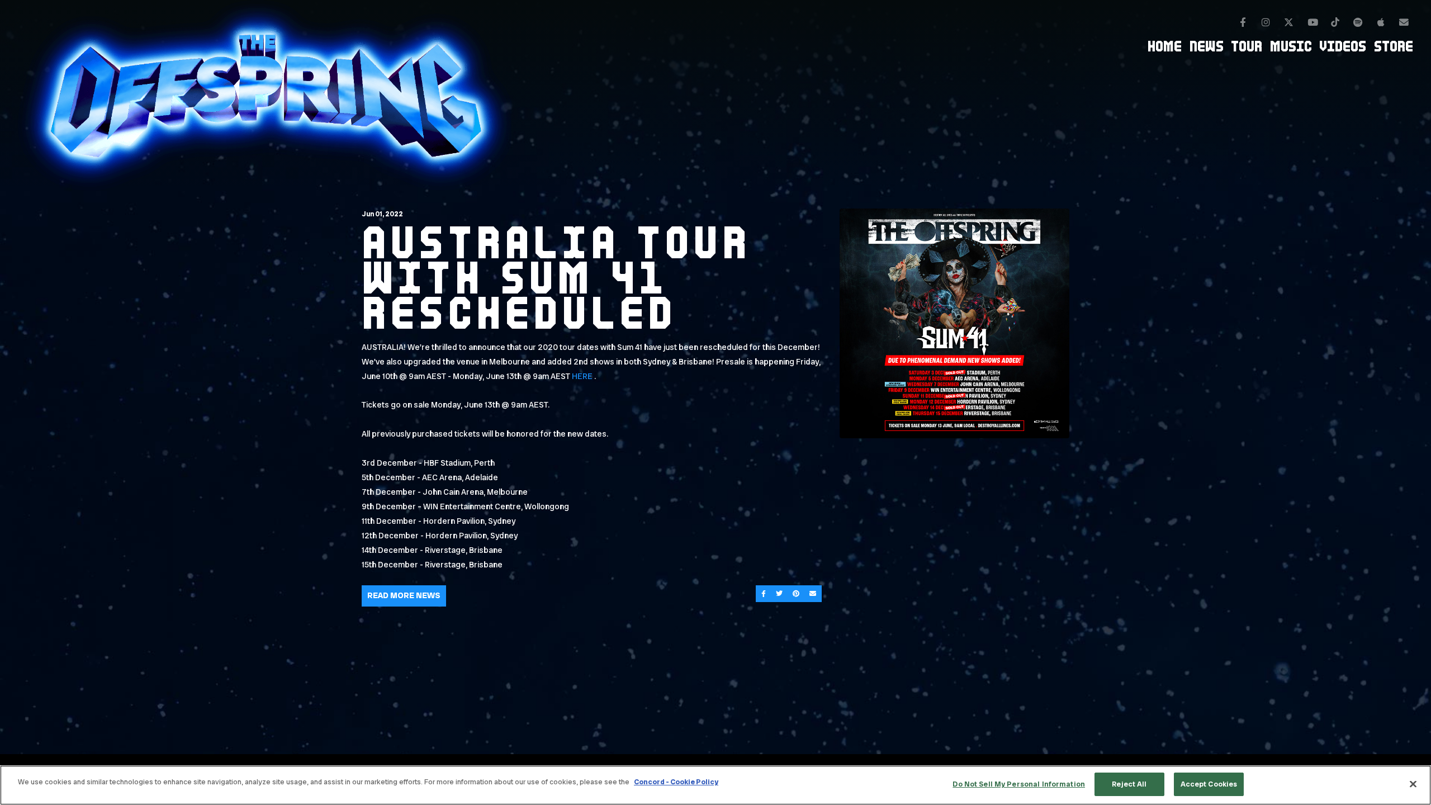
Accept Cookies (1209, 784)
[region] (715, 785)
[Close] (1413, 783)
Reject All (1129, 784)
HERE (582, 376)
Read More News (403, 595)
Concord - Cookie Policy (676, 782)
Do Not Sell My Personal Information (1019, 784)
